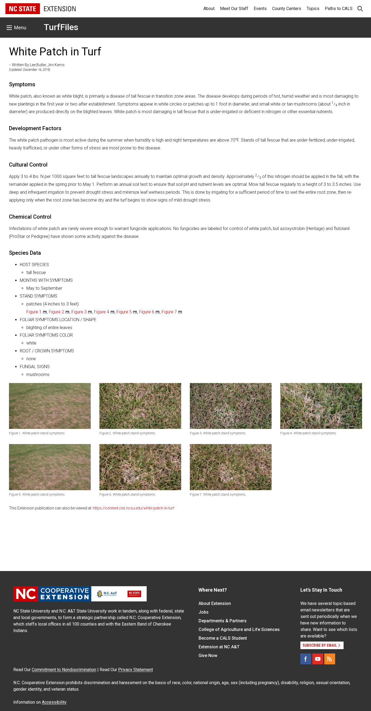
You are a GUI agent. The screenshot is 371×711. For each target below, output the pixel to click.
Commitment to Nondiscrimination (64, 669)
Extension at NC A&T (219, 646)
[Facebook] (305, 658)
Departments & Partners (223, 620)
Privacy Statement (135, 669)
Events (260, 8)
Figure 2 (56, 311)
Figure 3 (79, 311)
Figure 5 (124, 311)
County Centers (286, 8)
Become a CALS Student (223, 638)
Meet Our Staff (234, 8)
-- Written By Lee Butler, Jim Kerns (37, 65)
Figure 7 (169, 311)
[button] (50, 406)
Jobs (204, 612)
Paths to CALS (339, 8)
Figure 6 (146, 311)
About (209, 8)
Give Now (208, 655)
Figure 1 (34, 311)
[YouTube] (317, 658)
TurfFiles (61, 27)
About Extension (215, 603)
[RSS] (329, 658)
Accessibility (54, 702)
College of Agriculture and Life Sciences (239, 629)
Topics (313, 8)
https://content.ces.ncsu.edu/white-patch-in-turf (133, 508)
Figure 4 (101, 311)
